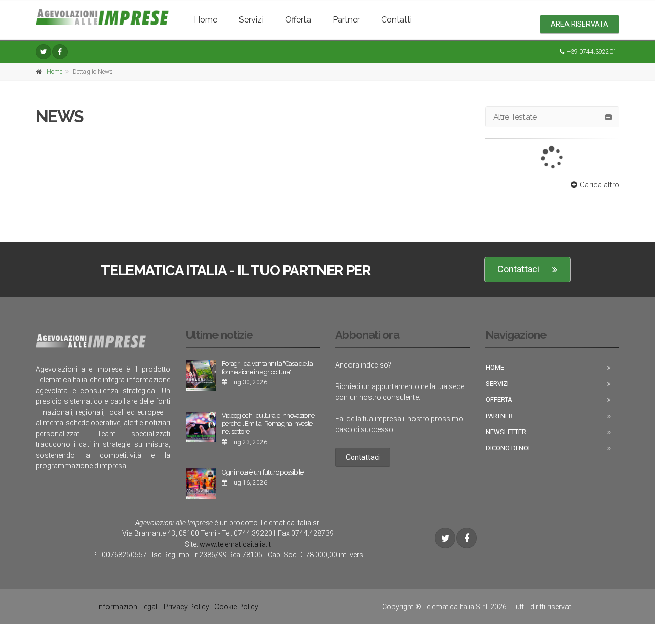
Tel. (249, 533)
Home (205, 20)
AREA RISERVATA (579, 24)
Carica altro (599, 184)
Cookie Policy (236, 607)
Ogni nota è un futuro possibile (263, 472)
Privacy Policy (186, 607)
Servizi (251, 20)
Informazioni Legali (128, 607)
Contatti (396, 20)
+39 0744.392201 (592, 51)
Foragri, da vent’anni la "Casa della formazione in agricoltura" (267, 368)
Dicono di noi (508, 448)
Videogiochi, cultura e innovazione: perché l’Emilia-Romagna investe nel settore (269, 423)
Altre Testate (515, 117)
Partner (346, 20)
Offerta (298, 20)
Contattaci (518, 269)
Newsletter (506, 432)
